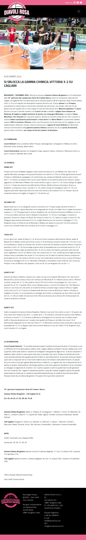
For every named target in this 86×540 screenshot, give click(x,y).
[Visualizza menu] (79, 11)
